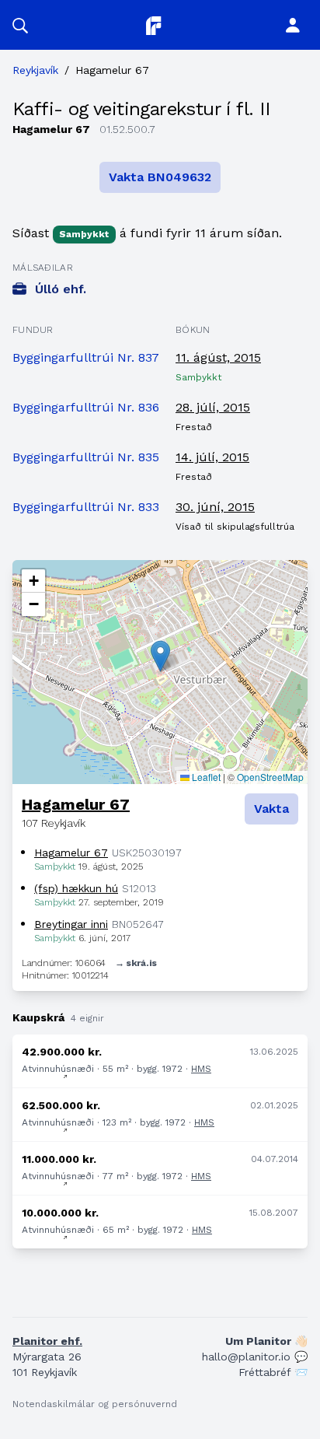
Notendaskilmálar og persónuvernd (94, 1404)
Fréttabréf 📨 (273, 1372)
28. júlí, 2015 (213, 407)
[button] (20, 25)
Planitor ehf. (47, 1341)
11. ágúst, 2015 (218, 357)
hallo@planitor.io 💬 (255, 1356)
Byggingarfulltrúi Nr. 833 (85, 506)
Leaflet (205, 776)
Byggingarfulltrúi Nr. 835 (85, 457)
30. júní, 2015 (215, 506)
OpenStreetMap (270, 776)
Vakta (271, 808)
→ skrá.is (136, 963)
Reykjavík (35, 70)
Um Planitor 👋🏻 (266, 1341)
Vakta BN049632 (160, 177)
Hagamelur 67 (76, 804)
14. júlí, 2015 (212, 457)
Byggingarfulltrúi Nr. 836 (85, 407)
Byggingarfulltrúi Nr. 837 (85, 357)
